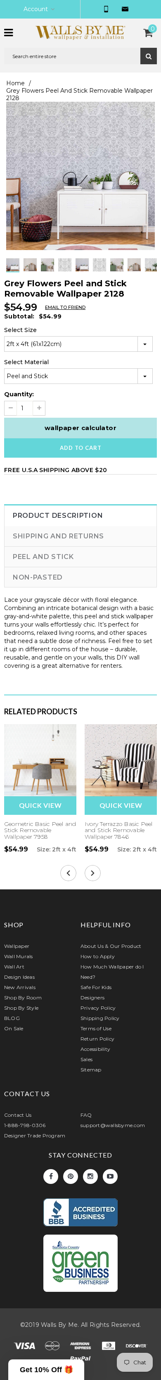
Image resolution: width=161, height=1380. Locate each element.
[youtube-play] (110, 1176)
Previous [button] (72, 272)
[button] (46, 1369)
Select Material (26, 362)
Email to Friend (65, 307)
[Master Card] (53, 1347)
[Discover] (136, 1347)
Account (36, 9)
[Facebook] (50, 1176)
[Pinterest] (70, 1176)
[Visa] (25, 1347)
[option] (80, 176)
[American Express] (81, 1347)
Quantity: (19, 394)
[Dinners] (109, 1347)
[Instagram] (90, 1176)
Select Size (20, 330)
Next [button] (89, 272)
